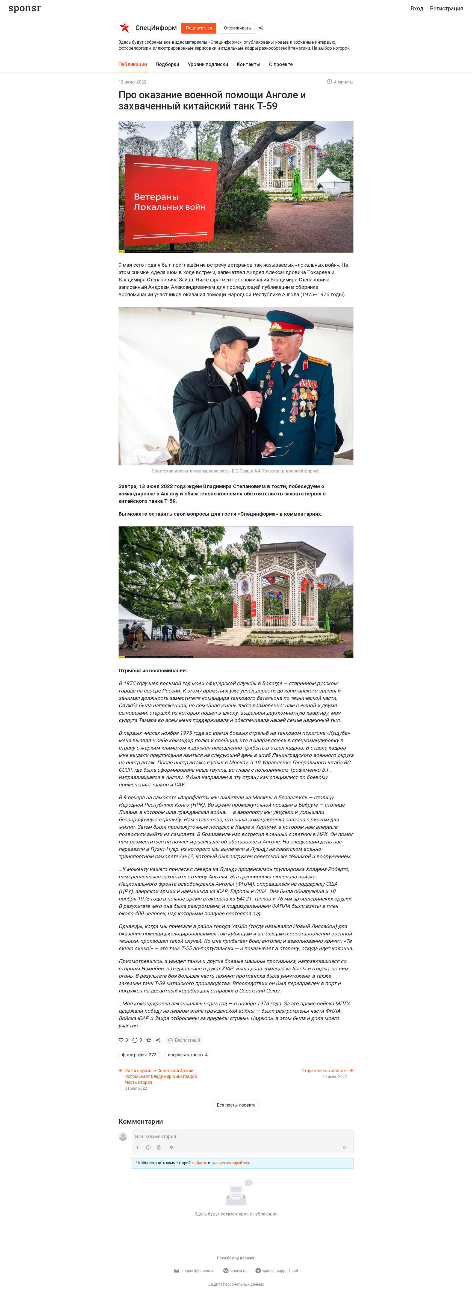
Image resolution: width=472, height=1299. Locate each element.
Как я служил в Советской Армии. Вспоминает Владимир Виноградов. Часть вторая (161, 1076)
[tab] (133, 64)
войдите (199, 1163)
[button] (236, 45)
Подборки (167, 64)
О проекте (281, 64)
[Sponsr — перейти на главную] (25, 8)
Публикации (133, 64)
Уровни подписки (208, 64)
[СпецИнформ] (125, 28)
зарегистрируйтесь (233, 1163)
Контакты (248, 64)
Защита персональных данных (236, 1284)
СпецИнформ (156, 28)
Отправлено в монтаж (324, 1070)
